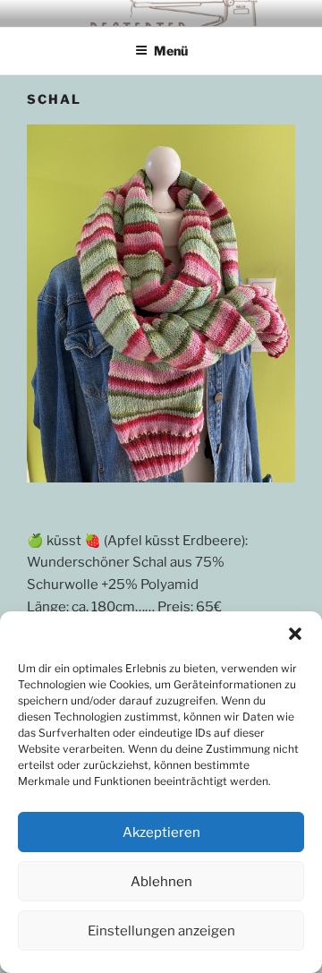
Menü (171, 50)
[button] (295, 634)
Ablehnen (161, 882)
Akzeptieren (161, 832)
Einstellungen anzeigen (161, 931)
